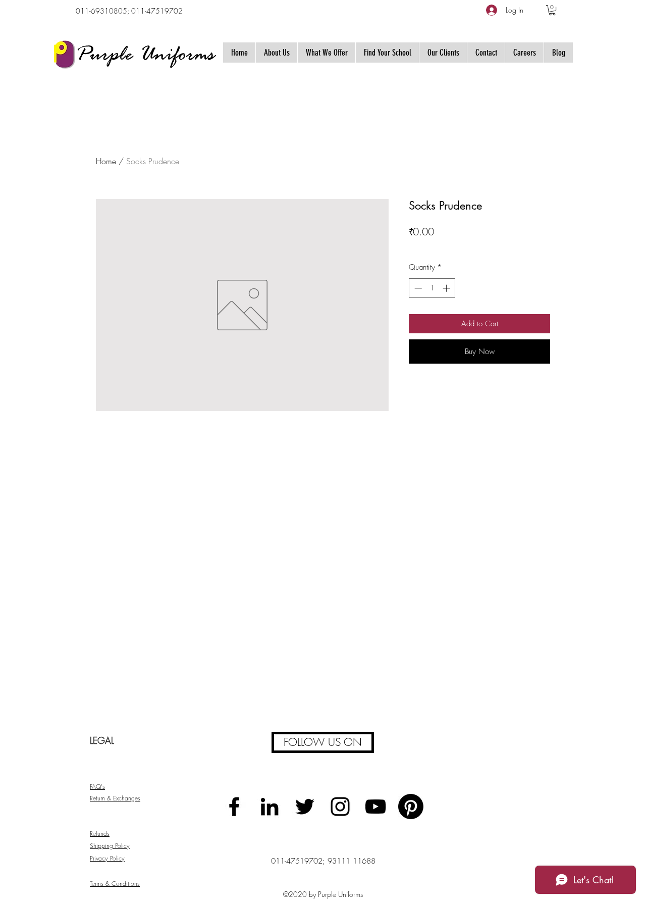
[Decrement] (417, 288)
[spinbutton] (432, 288)
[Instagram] (340, 806)
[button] (552, 10)
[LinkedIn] (269, 806)
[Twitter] (304, 806)
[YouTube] (375, 806)
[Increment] (447, 288)
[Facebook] (234, 806)
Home (106, 161)
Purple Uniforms (145, 55)
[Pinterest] (410, 806)
